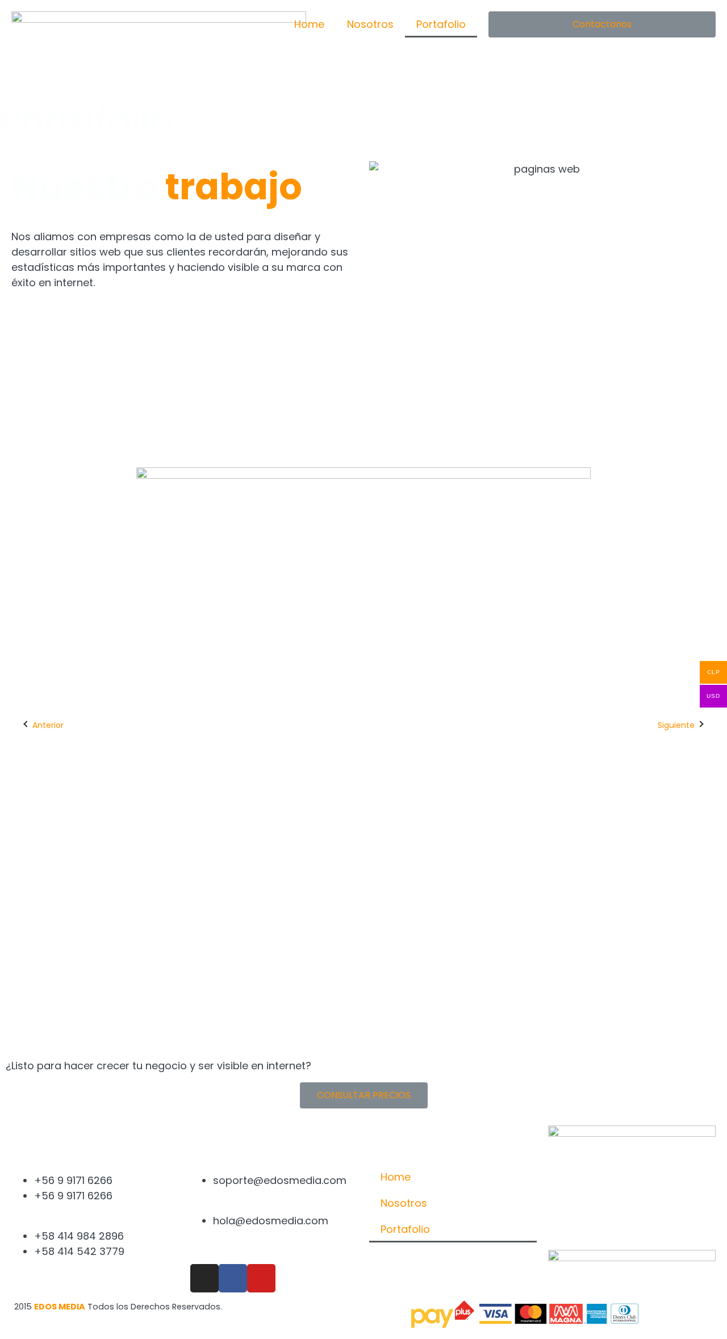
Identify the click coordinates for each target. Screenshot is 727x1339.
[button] (602, 24)
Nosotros (370, 24)
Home (309, 24)
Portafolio (441, 24)
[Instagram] (204, 1278)
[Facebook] (233, 1278)
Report (314, 933)
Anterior (48, 725)
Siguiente (676, 725)
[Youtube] (261, 1278)
